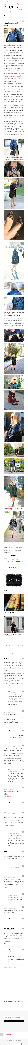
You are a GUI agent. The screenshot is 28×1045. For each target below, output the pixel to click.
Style (6, 20)
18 (23, 21)
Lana (5, 812)
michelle (6, 658)
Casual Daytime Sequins (9, 612)
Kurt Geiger (8, 509)
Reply (23, 658)
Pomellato (21, 159)
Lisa (9, 691)
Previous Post (9, 645)
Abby (5, 745)
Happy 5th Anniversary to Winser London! (13, 634)
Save (18, 561)
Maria (5, 851)
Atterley (8, 159)
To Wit (5, 590)
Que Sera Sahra (7, 796)
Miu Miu (10, 157)
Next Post (20, 645)
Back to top (13, 1043)
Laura (5, 907)
